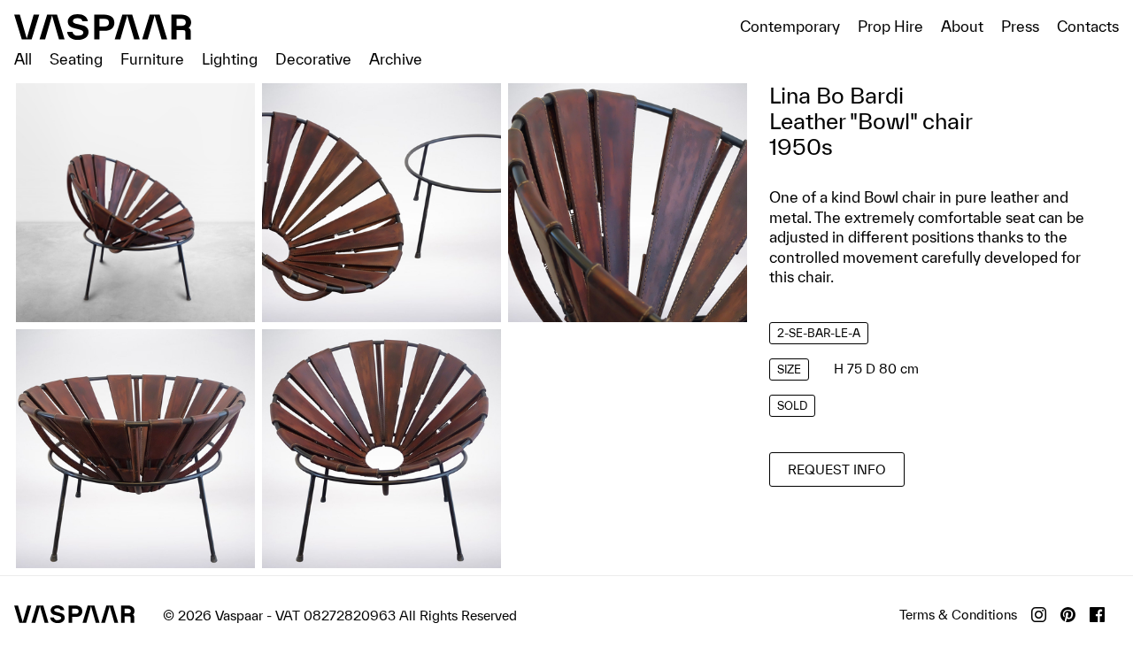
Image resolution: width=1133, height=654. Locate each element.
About (962, 26)
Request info (837, 469)
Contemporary (790, 26)
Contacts (1088, 26)
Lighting (230, 58)
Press (1020, 26)
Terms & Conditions (958, 614)
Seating (76, 58)
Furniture (152, 58)
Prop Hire (890, 26)
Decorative (313, 58)
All (23, 58)
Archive (395, 58)
